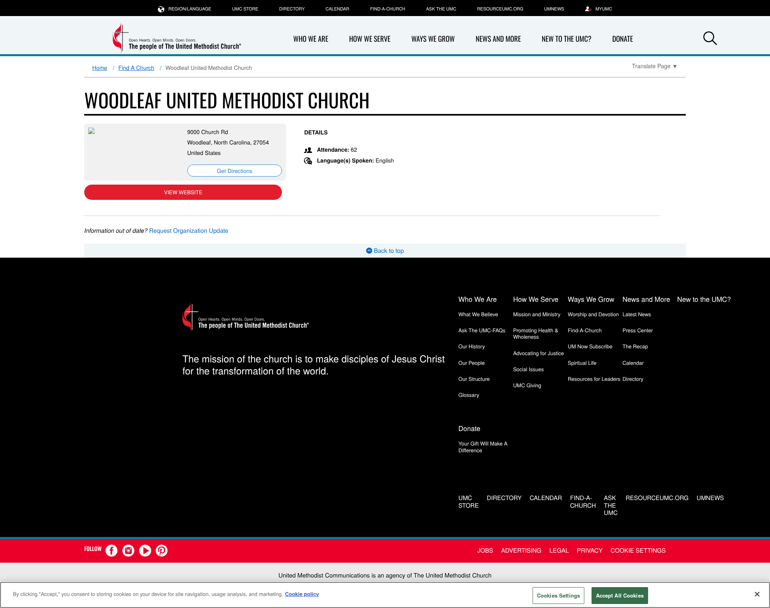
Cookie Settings (638, 550)
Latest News (636, 314)
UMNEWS (554, 9)
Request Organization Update (188, 230)
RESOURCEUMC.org (500, 9)
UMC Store (245, 9)
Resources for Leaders (594, 378)
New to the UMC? (567, 39)
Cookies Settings (558, 595)
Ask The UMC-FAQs (481, 330)
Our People (471, 362)
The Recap (635, 346)
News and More (498, 39)
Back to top (388, 250)
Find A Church (136, 67)
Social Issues (528, 369)
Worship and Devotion (593, 314)
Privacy (589, 550)
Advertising (521, 550)
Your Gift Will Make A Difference (483, 446)
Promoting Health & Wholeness (535, 333)
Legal (559, 550)
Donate (622, 39)
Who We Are (310, 39)
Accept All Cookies (620, 595)
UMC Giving (527, 385)
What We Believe (478, 314)
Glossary (468, 395)
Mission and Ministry (536, 314)
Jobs (485, 550)
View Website (183, 192)
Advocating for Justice (538, 353)
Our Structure (474, 378)
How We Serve (369, 39)
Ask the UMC (441, 9)
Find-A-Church (387, 9)
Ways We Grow (433, 39)
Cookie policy (302, 594)
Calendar (337, 9)
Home (99, 67)
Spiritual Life (582, 362)
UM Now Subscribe (590, 346)
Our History (471, 346)
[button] (710, 39)
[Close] (757, 594)
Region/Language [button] (189, 9)
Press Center (637, 330)
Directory (292, 9)
